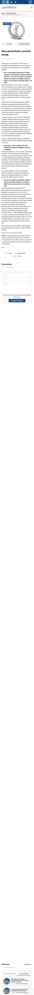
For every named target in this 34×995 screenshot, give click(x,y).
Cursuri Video (24, 973)
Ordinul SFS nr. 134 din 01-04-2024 (12, 233)
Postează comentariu (17, 300)
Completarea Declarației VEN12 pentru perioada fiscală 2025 (19, 990)
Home (3, 13)
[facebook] (16, 256)
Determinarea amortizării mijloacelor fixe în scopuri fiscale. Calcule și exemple (20, 980)
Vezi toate (27, 964)
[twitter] (18, 256)
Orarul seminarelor (10, 973)
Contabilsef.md (11, 13)
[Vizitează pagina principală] (9, 7)
